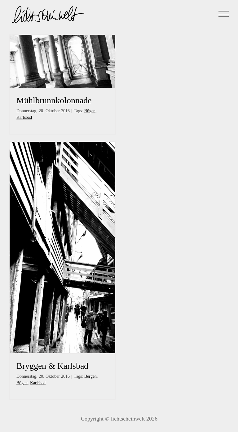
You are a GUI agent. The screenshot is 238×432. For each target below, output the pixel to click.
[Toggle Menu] (224, 14)
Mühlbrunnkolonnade (53, 100)
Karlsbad (24, 117)
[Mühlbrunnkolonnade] (62, 61)
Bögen (89, 111)
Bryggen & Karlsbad (52, 366)
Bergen (90, 376)
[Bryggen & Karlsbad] (62, 247)
